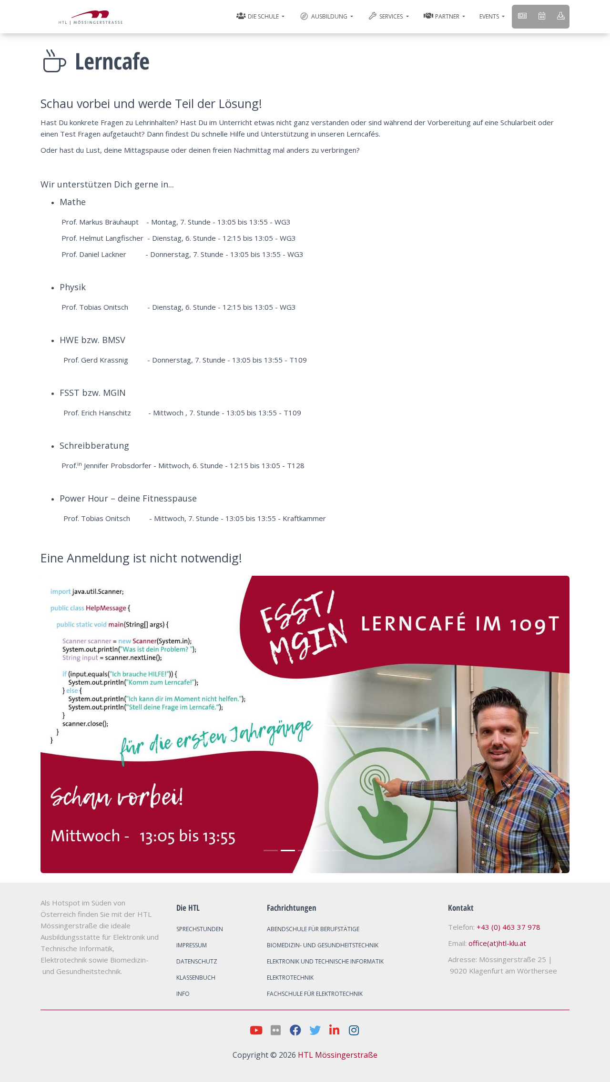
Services (391, 16)
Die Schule (263, 16)
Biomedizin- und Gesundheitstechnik (322, 945)
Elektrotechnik (290, 978)
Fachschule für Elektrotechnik (315, 994)
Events (489, 16)
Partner (447, 16)
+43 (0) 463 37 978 (508, 927)
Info (183, 994)
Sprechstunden (199, 929)
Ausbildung (329, 16)
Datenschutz (196, 961)
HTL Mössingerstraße (337, 1055)
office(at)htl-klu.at (497, 943)
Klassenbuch (195, 978)
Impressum (191, 945)
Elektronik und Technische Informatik (325, 961)
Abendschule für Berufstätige (313, 929)
